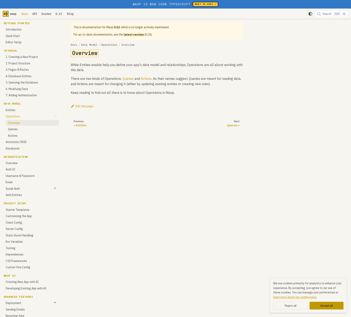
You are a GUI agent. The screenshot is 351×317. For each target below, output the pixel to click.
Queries (128, 79)
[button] (31, 116)
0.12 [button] (58, 14)
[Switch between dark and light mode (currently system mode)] (310, 14)
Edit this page (84, 106)
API (34, 14)
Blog (70, 14)
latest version (134, 34)
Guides (46, 14)
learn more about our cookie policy (294, 297)
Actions (146, 79)
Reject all (290, 305)
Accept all (326, 305)
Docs (25, 14)
